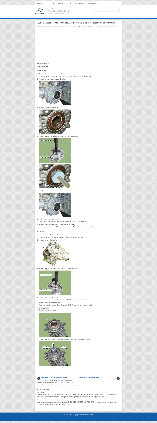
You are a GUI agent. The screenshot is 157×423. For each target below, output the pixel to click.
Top (70, 3)
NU (48, 3)
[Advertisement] (78, 45)
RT (54, 3)
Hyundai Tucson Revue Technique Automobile (49, 26)
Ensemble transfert (89, 26)
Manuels (40, 3)
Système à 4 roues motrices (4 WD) (73, 26)
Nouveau (61, 3)
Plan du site (80, 3)
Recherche (92, 3)
